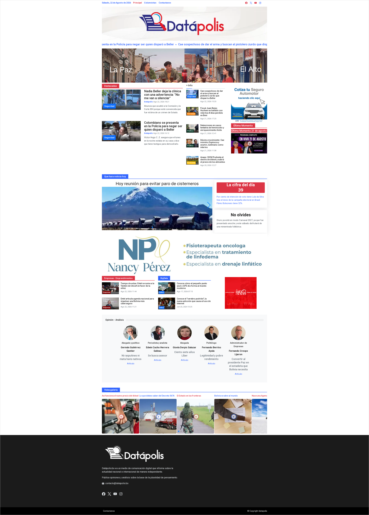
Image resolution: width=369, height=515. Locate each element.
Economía (191, 163)
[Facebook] (103, 493)
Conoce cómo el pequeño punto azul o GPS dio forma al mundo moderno (192, 285)
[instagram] (260, 2)
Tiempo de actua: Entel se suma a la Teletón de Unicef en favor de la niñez (137, 285)
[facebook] (246, 2)
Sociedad (191, 114)
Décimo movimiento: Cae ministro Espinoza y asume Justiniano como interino (212, 143)
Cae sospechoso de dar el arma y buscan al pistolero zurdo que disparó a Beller (214, 44)
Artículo (130, 363)
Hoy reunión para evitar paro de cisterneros (157, 183)
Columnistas (150, 3)
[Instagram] (121, 493)
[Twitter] (109, 493)
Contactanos (165, 3)
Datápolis (148, 102)
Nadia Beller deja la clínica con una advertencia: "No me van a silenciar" (162, 94)
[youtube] (255, 2)
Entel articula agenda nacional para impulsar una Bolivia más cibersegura (137, 301)
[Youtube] (115, 493)
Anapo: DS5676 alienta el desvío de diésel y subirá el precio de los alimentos (212, 159)
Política (190, 131)
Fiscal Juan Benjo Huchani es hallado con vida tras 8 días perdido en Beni (211, 112)
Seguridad (191, 97)
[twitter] (251, 2)
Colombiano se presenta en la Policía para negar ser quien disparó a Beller (109, 44)
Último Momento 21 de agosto (249, 130)
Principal (137, 3)
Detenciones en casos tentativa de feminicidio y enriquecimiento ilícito (212, 127)
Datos (161, 292)
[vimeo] (264, 2)
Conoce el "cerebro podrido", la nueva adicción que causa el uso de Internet (194, 301)
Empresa (106, 292)
